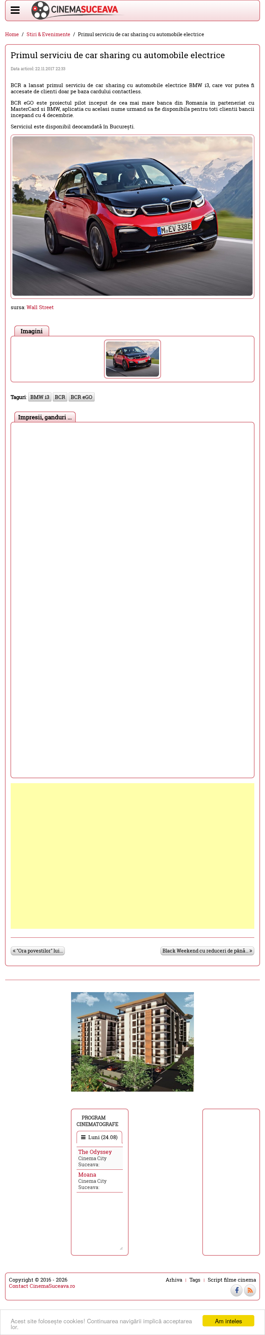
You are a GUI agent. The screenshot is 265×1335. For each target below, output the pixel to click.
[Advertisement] (132, 856)
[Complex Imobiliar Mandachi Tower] (132, 1041)
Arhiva (174, 1279)
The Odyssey (95, 1151)
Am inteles (228, 1320)
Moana (87, 1174)
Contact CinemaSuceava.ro (42, 1285)
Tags (194, 1279)
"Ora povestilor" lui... (39, 950)
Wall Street (40, 307)
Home (12, 34)
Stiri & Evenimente (48, 34)
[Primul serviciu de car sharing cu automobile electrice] (132, 359)
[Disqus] (132, 512)
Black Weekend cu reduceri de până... (206, 950)
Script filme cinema (232, 1279)
